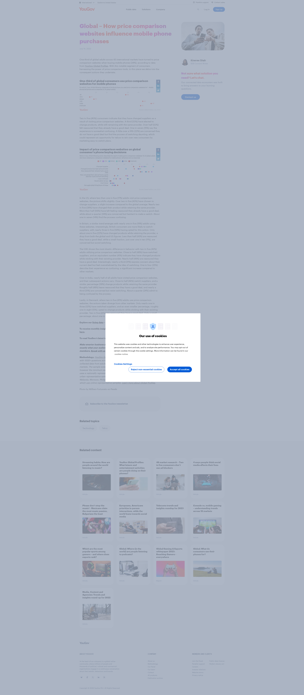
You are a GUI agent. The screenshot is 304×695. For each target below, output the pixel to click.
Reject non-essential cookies (146, 369)
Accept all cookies (179, 369)
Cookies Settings (123, 364)
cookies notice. (121, 354)
